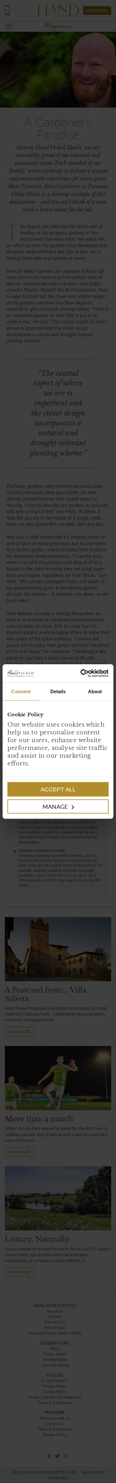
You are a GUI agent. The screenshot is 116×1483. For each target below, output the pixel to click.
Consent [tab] (21, 691)
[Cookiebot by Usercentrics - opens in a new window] (83, 673)
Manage (55, 806)
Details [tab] (58, 691)
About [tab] (95, 691)
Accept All (58, 789)
